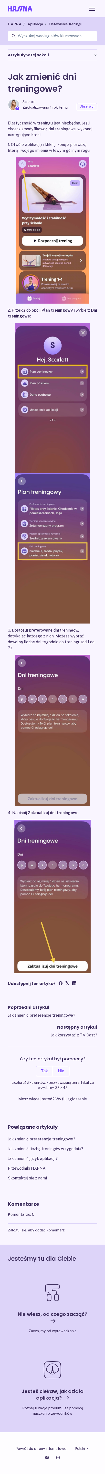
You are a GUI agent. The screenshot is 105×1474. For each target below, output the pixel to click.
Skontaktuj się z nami (27, 1178)
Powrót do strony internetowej (41, 1448)
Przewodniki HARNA (26, 1168)
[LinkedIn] (74, 984)
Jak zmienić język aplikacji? (33, 1158)
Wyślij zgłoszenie (71, 1099)
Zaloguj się (17, 1230)
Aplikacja (35, 24)
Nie (61, 1071)
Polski (80, 1448)
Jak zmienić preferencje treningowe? (41, 1015)
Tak (44, 1071)
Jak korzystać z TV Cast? (74, 1035)
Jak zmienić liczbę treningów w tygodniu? (45, 1148)
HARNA (14, 24)
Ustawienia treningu (65, 24)
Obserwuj (87, 106)
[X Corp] (67, 984)
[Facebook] (61, 984)
